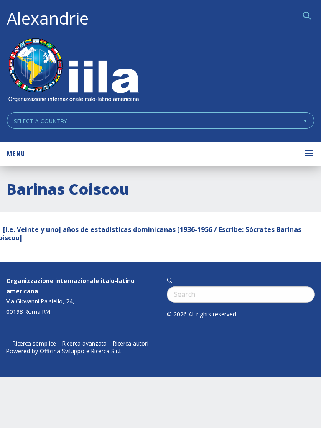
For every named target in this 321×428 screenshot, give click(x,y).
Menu (16, 153)
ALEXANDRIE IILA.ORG (73, 71)
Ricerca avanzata (84, 343)
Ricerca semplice (34, 343)
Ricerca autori (130, 343)
